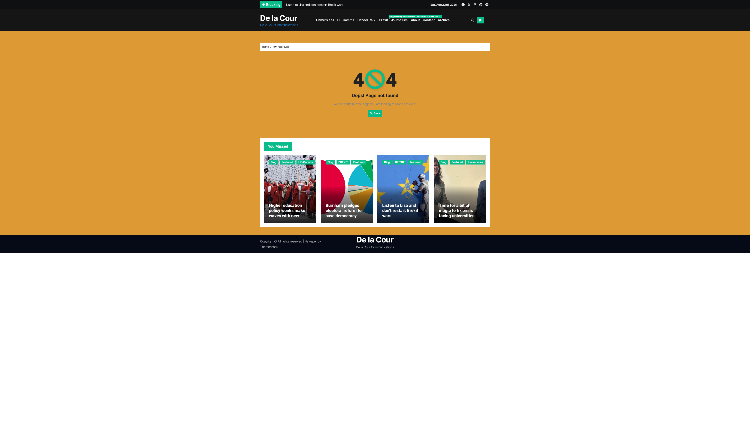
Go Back (375, 113)
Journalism (399, 20)
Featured (287, 162)
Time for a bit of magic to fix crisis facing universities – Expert (458, 213)
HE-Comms (345, 20)
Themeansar (268, 247)
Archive (444, 20)
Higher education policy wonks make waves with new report (287, 213)
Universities (325, 20)
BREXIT (343, 162)
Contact (429, 20)
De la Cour (278, 18)
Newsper (310, 241)
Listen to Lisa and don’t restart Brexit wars (400, 210)
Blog (273, 162)
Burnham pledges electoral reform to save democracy (344, 210)
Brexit (384, 18)
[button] (488, 20)
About (415, 20)
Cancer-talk (366, 20)
